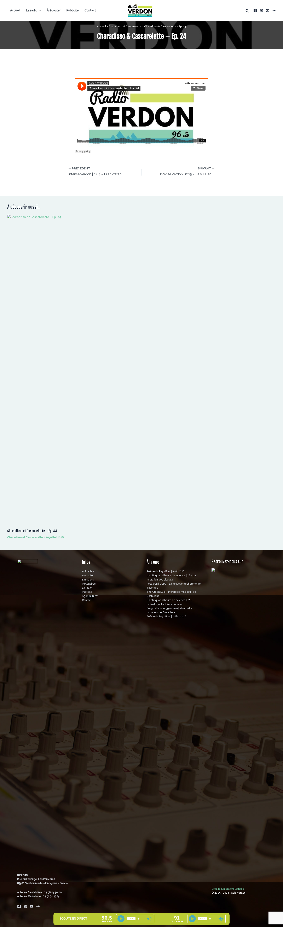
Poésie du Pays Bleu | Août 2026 (165, 571)
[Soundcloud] (274, 10)
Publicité (73, 10)
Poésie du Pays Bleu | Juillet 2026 (166, 616)
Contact (90, 10)
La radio (31, 10)
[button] (247, 10)
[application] (39, 10)
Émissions (88, 579)
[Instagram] (261, 10)
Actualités (88, 571)
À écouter (54, 10)
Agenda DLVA (90, 596)
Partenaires (89, 583)
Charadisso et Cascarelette (25, 537)
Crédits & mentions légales (228, 888)
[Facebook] (255, 10)
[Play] (121, 918)
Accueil (15, 10)
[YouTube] (268, 10)
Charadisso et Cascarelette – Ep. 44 (32, 531)
